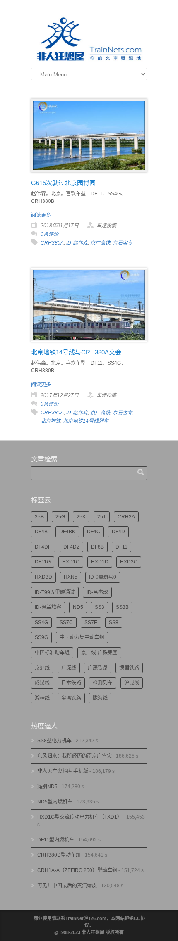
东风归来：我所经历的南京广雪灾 (74, 756)
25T (101, 517)
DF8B (97, 547)
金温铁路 (71, 698)
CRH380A (52, 243)
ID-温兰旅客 (48, 607)
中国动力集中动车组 (82, 637)
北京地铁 (50, 421)
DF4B (41, 532)
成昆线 (42, 683)
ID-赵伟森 (77, 243)
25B (39, 517)
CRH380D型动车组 (59, 855)
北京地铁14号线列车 (85, 421)
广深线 (68, 668)
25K (81, 517)
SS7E (90, 622)
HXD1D (99, 562)
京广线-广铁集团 (99, 653)
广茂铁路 (98, 668)
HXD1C (70, 562)
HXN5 (70, 577)
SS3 (99, 607)
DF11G (43, 562)
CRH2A (126, 517)
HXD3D (43, 577)
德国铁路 (129, 668)
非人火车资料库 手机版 (62, 771)
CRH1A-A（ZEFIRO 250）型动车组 (77, 870)
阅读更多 (41, 215)
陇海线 (100, 698)
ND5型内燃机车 (54, 802)
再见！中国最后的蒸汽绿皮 (67, 886)
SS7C (66, 622)
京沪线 (42, 668)
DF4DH (43, 547)
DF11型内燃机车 (55, 840)
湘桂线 (42, 698)
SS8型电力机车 (54, 741)
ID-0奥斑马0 (102, 577)
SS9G (41, 637)
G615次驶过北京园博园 (63, 182)
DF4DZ (71, 547)
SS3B (122, 607)
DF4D (118, 532)
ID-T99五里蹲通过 (55, 592)
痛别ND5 (47, 786)
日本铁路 (71, 683)
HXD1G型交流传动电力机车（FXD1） (79, 817)
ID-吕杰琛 (97, 592)
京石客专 (122, 243)
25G (60, 517)
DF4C (93, 532)
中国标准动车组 (52, 653)
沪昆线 (131, 683)
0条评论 (49, 234)
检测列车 (103, 683)
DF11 (121, 547)
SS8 (113, 622)
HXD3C (128, 562)
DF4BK (67, 532)
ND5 (78, 607)
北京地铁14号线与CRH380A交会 (76, 352)
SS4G (41, 622)
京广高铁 (100, 243)
